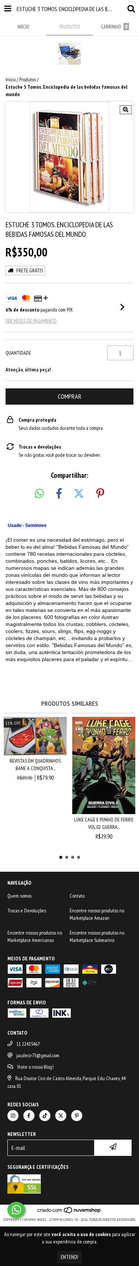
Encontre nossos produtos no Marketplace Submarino (97, 936)
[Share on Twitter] (79, 493)
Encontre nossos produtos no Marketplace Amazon (97, 914)
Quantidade (18, 353)
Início (11, 79)
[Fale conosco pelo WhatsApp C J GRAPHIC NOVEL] (16, 1210)
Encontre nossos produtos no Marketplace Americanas (34, 936)
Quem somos (19, 895)
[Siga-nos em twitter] (60, 1115)
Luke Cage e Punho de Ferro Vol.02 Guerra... (103, 823)
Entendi (69, 1256)
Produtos (27, 79)
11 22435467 (28, 1044)
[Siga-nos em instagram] (13, 1115)
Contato (77, 895)
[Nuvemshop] (69, 1212)
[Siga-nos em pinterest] (76, 1115)
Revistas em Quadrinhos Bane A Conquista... (35, 765)
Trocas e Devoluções (26, 910)
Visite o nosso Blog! (35, 1066)
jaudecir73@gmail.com (37, 1055)
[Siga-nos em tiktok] (44, 1115)
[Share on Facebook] (58, 493)
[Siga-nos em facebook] (28, 1115)
